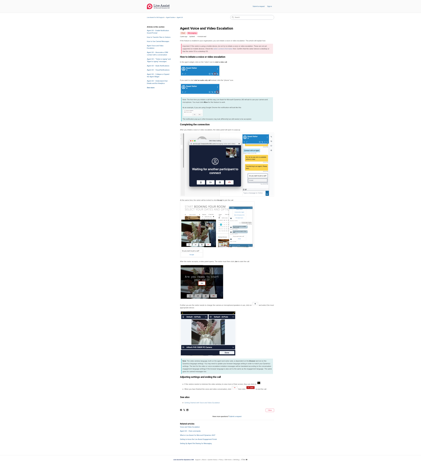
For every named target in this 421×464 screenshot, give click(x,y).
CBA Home (227, 459)
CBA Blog (236, 459)
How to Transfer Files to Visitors (158, 37)
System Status (212, 459)
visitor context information (223, 49)
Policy (221, 459)
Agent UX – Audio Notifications (158, 66)
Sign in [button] (269, 6)
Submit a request (259, 6)
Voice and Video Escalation (190, 427)
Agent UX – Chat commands (190, 431)
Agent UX (180, 17)
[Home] (158, 6)
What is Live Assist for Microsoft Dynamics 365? (197, 435)
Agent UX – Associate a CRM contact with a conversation (157, 53)
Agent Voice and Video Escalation (155, 47)
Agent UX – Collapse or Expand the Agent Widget (158, 75)
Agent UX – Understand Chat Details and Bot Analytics (157, 82)
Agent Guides (170, 17)
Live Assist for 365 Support (155, 17)
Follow (270, 410)
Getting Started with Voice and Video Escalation (202, 403)
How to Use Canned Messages (158, 41)
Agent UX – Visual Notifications (158, 70)
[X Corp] (184, 410)
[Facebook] (181, 410)
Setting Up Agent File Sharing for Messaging (196, 443)
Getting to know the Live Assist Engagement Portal (198, 439)
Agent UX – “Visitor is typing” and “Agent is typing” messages (159, 60)
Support (197, 459)
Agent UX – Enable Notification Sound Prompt (158, 32)
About (204, 459)
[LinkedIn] (187, 410)
